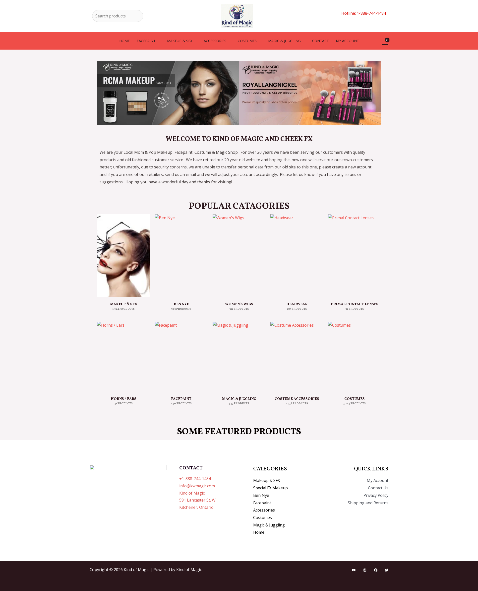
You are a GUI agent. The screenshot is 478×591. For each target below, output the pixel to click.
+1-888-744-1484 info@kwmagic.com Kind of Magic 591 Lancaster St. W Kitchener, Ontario (197, 493)
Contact (320, 40)
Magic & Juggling (284, 40)
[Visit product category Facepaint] (181, 356)
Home (124, 40)
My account (347, 40)
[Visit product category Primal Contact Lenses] (354, 255)
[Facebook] (375, 570)
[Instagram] (364, 570)
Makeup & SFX (179, 40)
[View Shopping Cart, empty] (385, 41)
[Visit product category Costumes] (354, 356)
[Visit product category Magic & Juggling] (239, 356)
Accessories (215, 40)
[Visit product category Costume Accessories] (296, 356)
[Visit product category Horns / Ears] (123, 356)
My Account (377, 480)
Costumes (247, 40)
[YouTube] (354, 570)
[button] (102, 93)
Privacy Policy (375, 495)
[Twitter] (386, 570)
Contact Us (378, 488)
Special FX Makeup (270, 488)
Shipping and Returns (368, 503)
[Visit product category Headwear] (296, 255)
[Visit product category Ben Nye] (181, 255)
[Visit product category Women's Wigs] (239, 255)
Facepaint (146, 40)
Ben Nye (261, 495)
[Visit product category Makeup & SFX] (123, 255)
